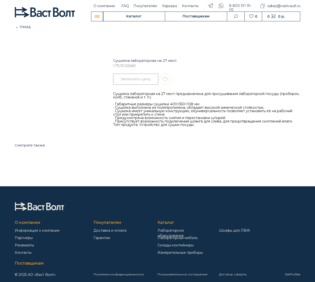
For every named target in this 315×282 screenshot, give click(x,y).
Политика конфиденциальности (119, 274)
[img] (39, 206)
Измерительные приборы (180, 252)
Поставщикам (29, 263)
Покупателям (145, 6)
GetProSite (292, 274)
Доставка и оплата (110, 230)
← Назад (23, 27)
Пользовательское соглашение (182, 274)
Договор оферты (233, 274)
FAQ (125, 6)
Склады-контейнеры (176, 245)
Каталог (166, 222)
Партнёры (24, 238)
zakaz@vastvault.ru (283, 6)
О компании (104, 6)
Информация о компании (37, 230)
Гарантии (102, 238)
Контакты (190, 6)
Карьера (169, 6)
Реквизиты (24, 245)
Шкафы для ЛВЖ (234, 230)
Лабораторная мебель (178, 238)
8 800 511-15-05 (240, 7)
